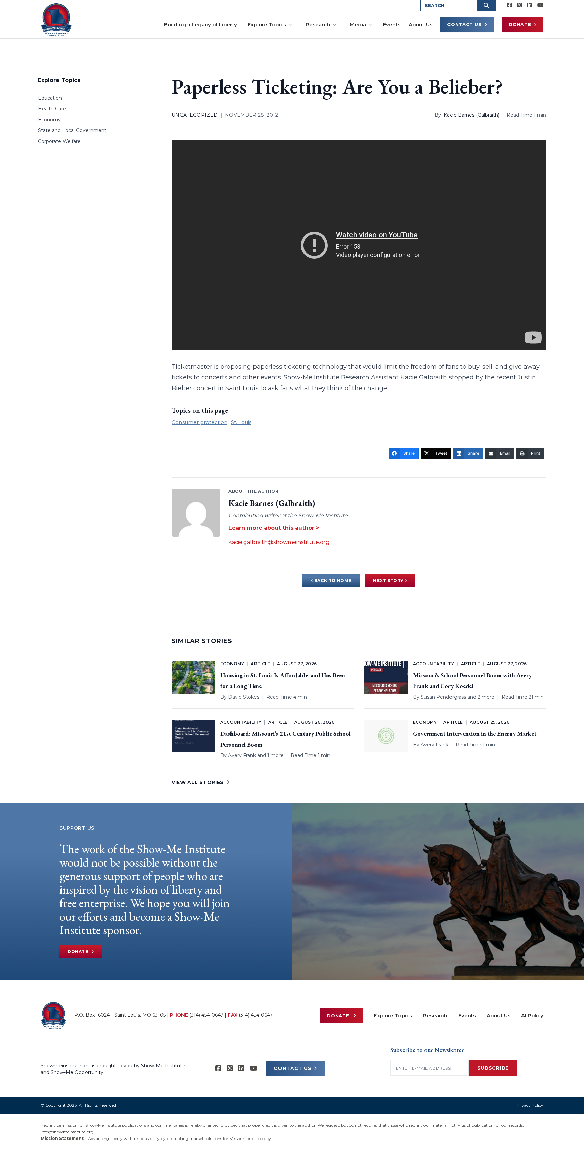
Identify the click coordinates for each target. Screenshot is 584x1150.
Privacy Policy (529, 1105)
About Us (420, 24)
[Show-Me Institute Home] (56, 19)
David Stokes (243, 697)
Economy (49, 120)
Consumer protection (199, 422)
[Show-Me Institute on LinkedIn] (529, 5)
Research (318, 24)
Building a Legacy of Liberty (200, 24)
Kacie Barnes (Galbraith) (472, 115)
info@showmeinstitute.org (67, 1131)
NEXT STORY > (390, 580)
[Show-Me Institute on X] (519, 5)
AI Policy (532, 1015)
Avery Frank (242, 755)
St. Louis (241, 422)
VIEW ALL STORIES (198, 782)
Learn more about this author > (273, 528)
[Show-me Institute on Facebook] (509, 5)
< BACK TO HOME (331, 580)
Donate (520, 24)
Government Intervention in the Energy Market (474, 734)
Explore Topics (267, 24)
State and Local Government (72, 130)
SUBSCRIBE (493, 1068)
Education (50, 98)
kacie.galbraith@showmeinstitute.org (279, 542)
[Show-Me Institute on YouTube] (540, 5)
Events (391, 24)
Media (358, 24)
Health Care (52, 109)
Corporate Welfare (59, 141)
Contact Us (464, 24)
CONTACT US (292, 1068)
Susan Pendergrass (443, 697)
